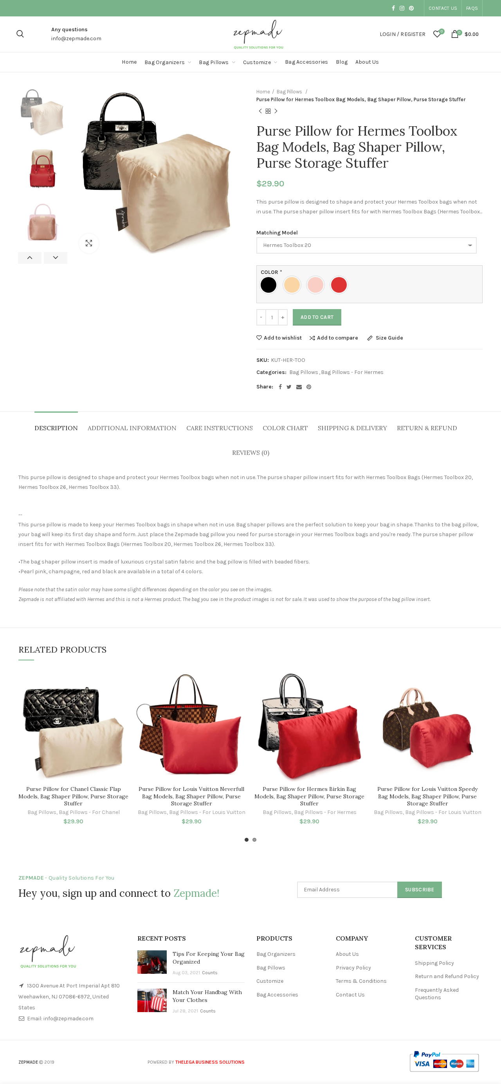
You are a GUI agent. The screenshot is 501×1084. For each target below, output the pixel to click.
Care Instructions (219, 428)
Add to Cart (317, 317)
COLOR (271, 272)
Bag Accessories (277, 994)
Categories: (271, 372)
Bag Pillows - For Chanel (89, 812)
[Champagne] (294, 285)
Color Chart (285, 428)
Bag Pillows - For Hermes (352, 372)
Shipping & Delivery (352, 428)
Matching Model (277, 232)
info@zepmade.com (76, 38)
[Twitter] (289, 387)
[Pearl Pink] (317, 285)
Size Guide (389, 338)
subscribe (419, 890)
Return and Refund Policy (447, 976)
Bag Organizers (276, 954)
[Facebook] (280, 387)
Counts (210, 972)
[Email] (299, 387)
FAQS (472, 8)
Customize (269, 981)
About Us (347, 954)
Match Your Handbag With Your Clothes (207, 996)
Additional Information (132, 428)
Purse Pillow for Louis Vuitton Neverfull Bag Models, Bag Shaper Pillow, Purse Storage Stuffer (191, 796)
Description (56, 428)
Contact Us (443, 8)
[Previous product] (260, 111)
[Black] (270, 285)
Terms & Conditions (361, 981)
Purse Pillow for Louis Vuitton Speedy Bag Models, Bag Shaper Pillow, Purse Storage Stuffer (427, 796)
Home (263, 92)
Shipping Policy (434, 963)
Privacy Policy (353, 967)
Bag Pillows (290, 92)
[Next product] (276, 111)
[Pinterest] (309, 387)
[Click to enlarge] (89, 243)
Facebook (393, 8)
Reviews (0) (250, 452)
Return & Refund (427, 428)
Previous (29, 258)
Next (55, 258)
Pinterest (411, 8)
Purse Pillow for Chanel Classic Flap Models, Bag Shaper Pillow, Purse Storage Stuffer (73, 796)
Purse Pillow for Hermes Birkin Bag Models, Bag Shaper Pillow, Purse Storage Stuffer (309, 796)
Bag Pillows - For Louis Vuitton (207, 812)
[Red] (341, 285)
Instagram (402, 8)
